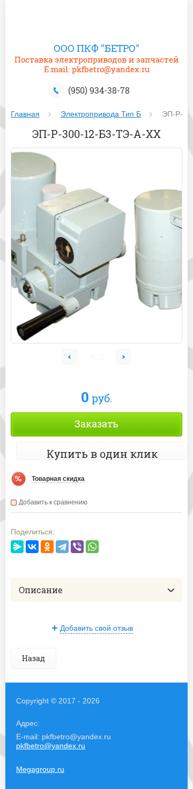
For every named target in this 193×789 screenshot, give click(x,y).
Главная (25, 114)
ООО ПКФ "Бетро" (96, 48)
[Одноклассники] (47, 546)
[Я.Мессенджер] (17, 546)
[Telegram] (62, 546)
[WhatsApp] (92, 546)
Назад (33, 658)
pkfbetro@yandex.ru (50, 745)
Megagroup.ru (40, 769)
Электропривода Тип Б (101, 114)
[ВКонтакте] (32, 546)
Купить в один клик (102, 454)
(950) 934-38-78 (99, 90)
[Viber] (77, 546)
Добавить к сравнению (53, 502)
